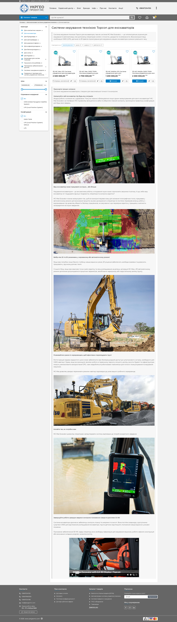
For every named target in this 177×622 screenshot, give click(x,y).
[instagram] (129, 607)
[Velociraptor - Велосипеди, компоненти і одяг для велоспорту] (41, 618)
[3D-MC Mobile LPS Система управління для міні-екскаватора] (117, 60)
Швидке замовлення (71, 81)
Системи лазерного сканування (101, 599)
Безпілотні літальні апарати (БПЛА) (102, 593)
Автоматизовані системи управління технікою (106, 596)
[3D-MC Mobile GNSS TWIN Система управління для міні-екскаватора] (143, 60)
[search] (131, 17)
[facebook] (125, 607)
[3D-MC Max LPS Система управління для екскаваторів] (64, 60)
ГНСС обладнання (97, 601)
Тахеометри (95, 604)
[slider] (22, 89)
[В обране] (74, 51)
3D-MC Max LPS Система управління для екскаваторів (64, 73)
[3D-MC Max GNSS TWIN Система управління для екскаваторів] (90, 60)
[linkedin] (134, 607)
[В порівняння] (75, 81)
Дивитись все (93, 607)
